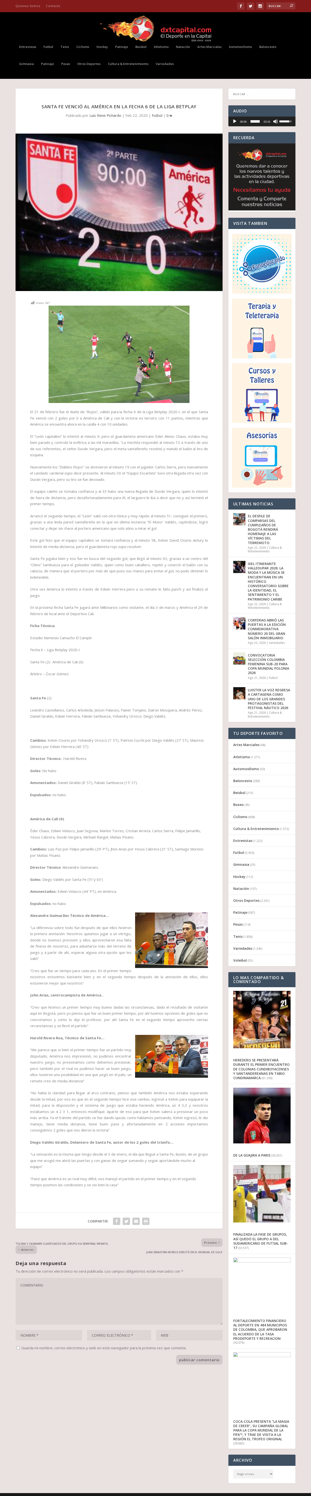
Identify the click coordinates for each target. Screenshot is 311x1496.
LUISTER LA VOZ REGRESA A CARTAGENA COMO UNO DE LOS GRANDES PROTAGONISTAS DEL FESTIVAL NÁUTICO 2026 (269, 699)
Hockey (102, 47)
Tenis (64, 47)
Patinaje (121, 47)
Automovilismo (240, 47)
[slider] (255, 121)
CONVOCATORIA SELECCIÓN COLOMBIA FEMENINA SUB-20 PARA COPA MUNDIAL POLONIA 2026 (268, 664)
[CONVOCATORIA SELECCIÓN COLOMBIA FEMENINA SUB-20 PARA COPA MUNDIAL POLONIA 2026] (239, 658)
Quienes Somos (28, 6)
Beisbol (141, 47)
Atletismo (161, 47)
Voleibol (240, 960)
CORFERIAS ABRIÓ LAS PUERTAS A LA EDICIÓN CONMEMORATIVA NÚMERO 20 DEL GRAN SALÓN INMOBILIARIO (267, 629)
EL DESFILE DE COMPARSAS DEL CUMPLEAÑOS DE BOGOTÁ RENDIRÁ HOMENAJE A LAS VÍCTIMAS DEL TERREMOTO (263, 529)
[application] (261, 121)
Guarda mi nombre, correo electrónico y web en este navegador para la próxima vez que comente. (104, 1347)
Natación (183, 47)
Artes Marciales (209, 47)
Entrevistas (27, 47)
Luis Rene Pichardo (105, 115)
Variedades (165, 64)
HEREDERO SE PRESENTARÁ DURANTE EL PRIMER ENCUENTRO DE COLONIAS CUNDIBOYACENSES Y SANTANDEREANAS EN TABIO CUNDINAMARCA (261, 1069)
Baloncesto (267, 47)
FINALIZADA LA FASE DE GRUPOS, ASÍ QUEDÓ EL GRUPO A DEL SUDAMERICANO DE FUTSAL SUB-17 (260, 1241)
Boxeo (238, 804)
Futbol (48, 47)
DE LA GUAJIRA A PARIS (251, 1155)
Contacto (53, 6)
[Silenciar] (275, 121)
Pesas (65, 64)
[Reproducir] (234, 121)
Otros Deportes (89, 64)
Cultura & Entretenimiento (128, 64)
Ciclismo (82, 47)
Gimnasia (26, 64)
